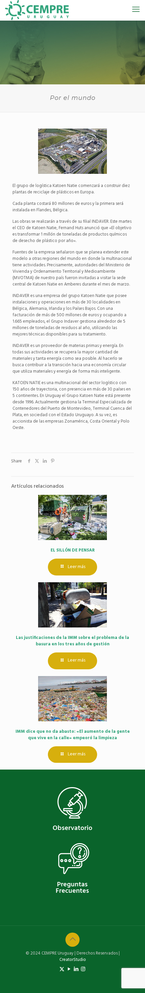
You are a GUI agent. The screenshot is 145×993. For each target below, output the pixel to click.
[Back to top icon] (72, 940)
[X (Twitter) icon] (61, 969)
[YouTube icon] (68, 969)
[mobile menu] (136, 10)
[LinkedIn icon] (76, 969)
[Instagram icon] (83, 969)
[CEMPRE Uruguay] (37, 10)
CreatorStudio (72, 959)
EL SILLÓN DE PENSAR (73, 550)
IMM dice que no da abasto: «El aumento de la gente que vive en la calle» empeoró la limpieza (73, 735)
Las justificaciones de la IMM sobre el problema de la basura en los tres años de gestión (72, 641)
